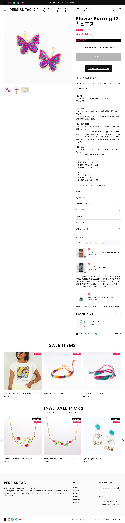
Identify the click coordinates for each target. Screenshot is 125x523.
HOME (75, 487)
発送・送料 (80, 223)
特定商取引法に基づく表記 (111, 505)
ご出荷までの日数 (82, 229)
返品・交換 (80, 210)
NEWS (59, 9)
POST (81, 334)
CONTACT (87, 9)
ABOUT (36, 9)
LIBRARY (76, 9)
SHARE (91, 334)
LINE (100, 334)
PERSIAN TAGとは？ (83, 203)
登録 (118, 488)
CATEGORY (46, 9)
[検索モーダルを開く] (113, 9)
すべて (81, 243)
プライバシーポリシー (109, 501)
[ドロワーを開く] (5, 9)
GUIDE (67, 9)
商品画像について (82, 216)
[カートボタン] (119, 9)
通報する (118, 333)
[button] (36, 2)
